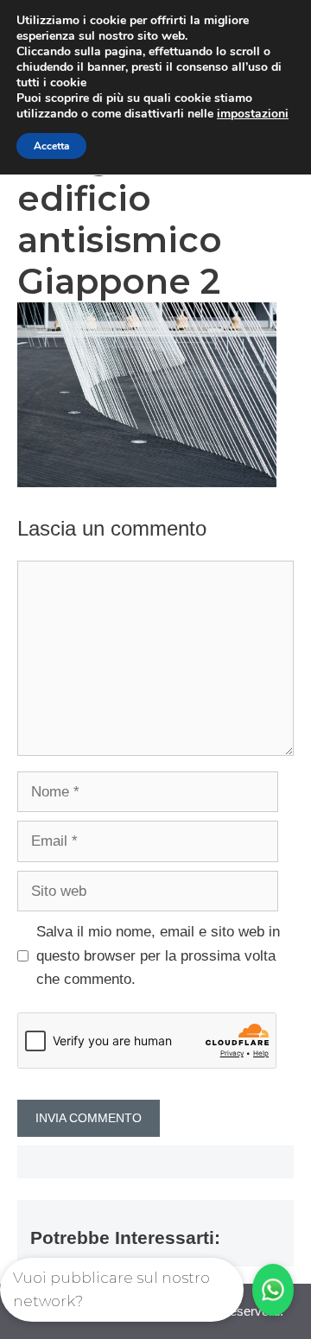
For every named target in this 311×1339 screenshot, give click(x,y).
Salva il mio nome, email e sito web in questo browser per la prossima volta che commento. (158, 955)
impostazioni (253, 114)
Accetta (51, 146)
